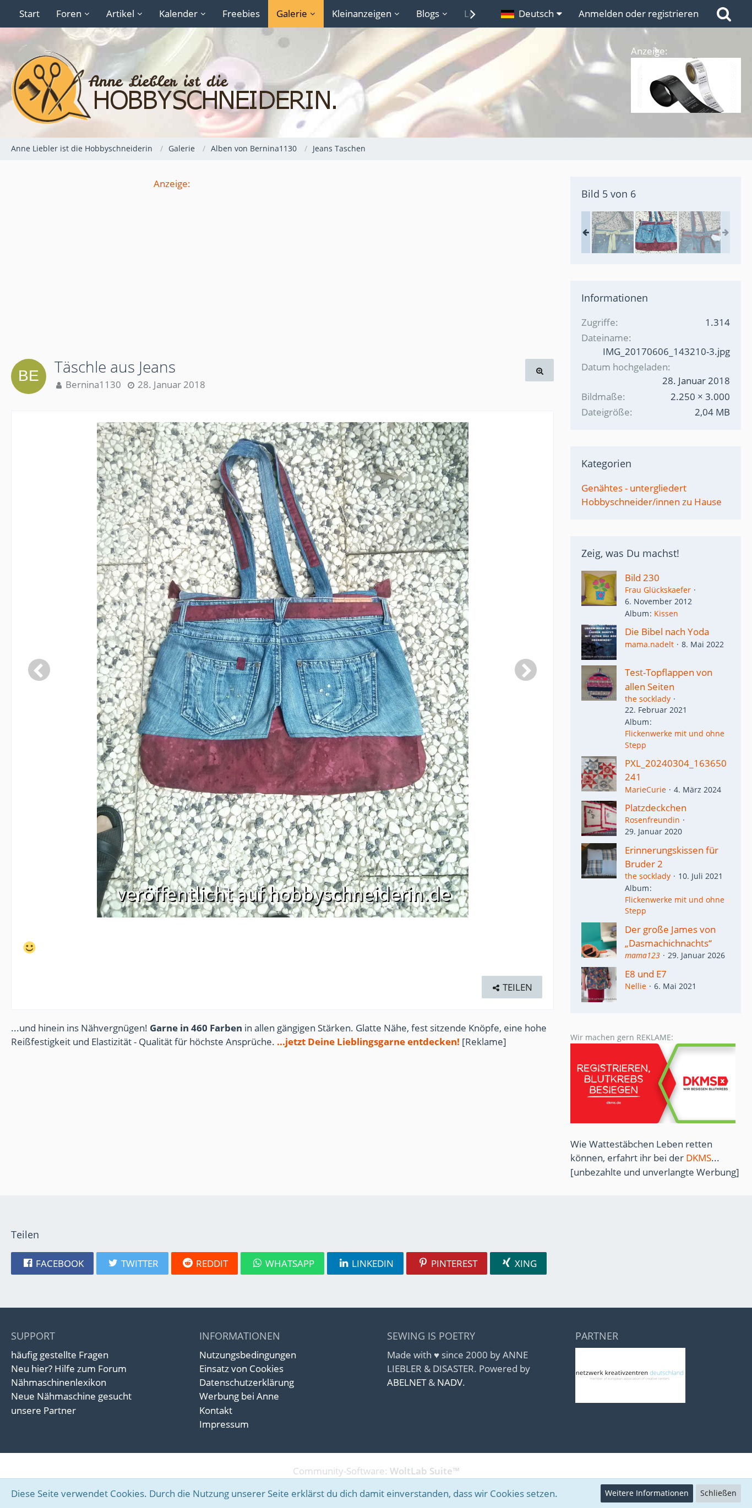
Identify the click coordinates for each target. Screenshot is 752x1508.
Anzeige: (172, 183)
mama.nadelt (649, 644)
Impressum (224, 1424)
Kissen (666, 613)
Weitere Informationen (647, 1493)
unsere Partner (43, 1410)
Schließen (718, 1493)
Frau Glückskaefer (658, 589)
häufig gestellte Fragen (59, 1354)
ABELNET (406, 1382)
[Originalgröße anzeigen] (539, 370)
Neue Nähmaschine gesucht (71, 1396)
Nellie (635, 986)
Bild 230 (642, 577)
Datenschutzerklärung (246, 1382)
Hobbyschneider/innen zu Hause (651, 501)
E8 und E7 (646, 974)
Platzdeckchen (655, 807)
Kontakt (215, 1410)
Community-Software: (376, 1471)
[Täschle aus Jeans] (613, 232)
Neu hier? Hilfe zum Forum (69, 1368)
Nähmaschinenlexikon (58, 1382)
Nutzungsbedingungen (247, 1354)
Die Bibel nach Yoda (667, 631)
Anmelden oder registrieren (639, 13)
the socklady (648, 698)
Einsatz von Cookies (241, 1368)
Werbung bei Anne (239, 1396)
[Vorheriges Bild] (39, 670)
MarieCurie (645, 789)
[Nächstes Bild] (526, 670)
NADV (449, 1382)
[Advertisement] (282, 267)
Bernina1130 (93, 384)
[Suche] (724, 14)
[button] (531, 14)
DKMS (698, 1157)
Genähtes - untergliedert (633, 488)
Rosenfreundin (652, 820)
